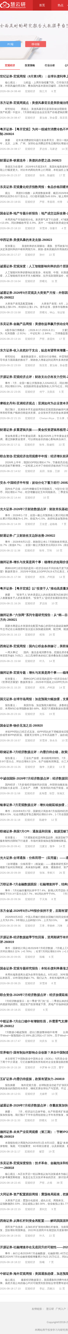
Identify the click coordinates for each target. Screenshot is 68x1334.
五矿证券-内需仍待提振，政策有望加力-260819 (32, 1079)
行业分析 (50, 65)
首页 (42, 5)
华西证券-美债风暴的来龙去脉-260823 (26, 240)
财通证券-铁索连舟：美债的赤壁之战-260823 (30, 160)
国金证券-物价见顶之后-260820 (21, 725)
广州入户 (61, 1308)
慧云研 (50, 1308)
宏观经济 (10, 65)
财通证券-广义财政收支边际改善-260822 (27, 535)
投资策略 (30, 65)
